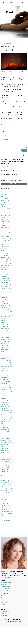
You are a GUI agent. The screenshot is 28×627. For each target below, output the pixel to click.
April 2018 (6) (4, 402)
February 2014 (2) (6, 486)
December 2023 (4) (6, 259)
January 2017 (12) (6, 434)
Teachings (4, 602)
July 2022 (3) (4, 295)
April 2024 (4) (5, 251)
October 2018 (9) (6, 389)
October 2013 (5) (5, 493)
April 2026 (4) (5, 200)
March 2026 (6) (5, 202)
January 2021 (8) (5, 333)
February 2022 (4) (6, 305)
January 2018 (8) (5, 408)
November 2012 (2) (6, 514)
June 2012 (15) (5, 518)
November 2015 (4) (6, 463)
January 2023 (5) (5, 282)
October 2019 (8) (6, 364)
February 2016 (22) (6, 457)
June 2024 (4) (5, 246)
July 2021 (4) (4, 320)
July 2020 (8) (4, 345)
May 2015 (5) (4, 474)
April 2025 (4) (5, 225)
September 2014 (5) (6, 482)
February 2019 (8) (6, 381)
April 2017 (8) (4, 427)
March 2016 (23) (5, 455)
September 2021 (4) (6, 316)
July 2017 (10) (5, 421)
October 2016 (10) (6, 440)
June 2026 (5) (5, 196)
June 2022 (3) (5, 297)
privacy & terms (16, 621)
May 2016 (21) (5, 450)
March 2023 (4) (5, 278)
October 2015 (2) (5, 465)
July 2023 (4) (4, 270)
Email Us (3, 613)
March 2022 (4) (5, 303)
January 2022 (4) (5, 307)
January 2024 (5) (5, 257)
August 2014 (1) (5, 484)
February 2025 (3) (6, 230)
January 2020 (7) (5, 358)
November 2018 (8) (6, 387)
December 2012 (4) (6, 511)
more (8, 577)
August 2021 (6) (5, 318)
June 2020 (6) (5, 347)
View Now (14, 184)
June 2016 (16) (5, 448)
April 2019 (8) (4, 377)
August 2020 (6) (5, 343)
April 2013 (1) (4, 503)
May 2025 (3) (4, 223)
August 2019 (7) (5, 368)
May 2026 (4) (5, 198)
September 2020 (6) (6, 341)
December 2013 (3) (6, 488)
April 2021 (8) (4, 326)
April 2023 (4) (5, 276)
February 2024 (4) (6, 255)
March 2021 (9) (5, 328)
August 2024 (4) (5, 242)
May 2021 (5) (4, 324)
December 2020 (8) (6, 335)
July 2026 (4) (4, 194)
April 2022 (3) (4, 301)
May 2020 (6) (5, 349)
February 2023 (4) (6, 280)
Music (3, 604)
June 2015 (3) (4, 471)
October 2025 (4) (6, 213)
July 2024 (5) (4, 244)
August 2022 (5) (5, 293)
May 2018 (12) (5, 400)
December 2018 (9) (6, 385)
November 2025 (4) (6, 211)
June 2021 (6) (4, 322)
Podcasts (4, 600)
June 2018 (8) (5, 398)
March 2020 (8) (5, 354)
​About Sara (4, 615)
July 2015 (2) (4, 469)
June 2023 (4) (5, 272)
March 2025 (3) (5, 227)
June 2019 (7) (4, 373)
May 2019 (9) (4, 375)
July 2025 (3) (4, 219)
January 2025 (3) (5, 232)
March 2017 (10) (5, 429)
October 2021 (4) (6, 314)
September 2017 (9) (6, 417)
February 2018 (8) (6, 406)
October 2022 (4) (6, 288)
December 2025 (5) (6, 209)
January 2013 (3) (5, 509)
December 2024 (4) (6, 234)
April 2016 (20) (5, 453)
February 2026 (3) (6, 204)
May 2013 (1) (4, 501)
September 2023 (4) (6, 265)
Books (3, 598)
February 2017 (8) (6, 431)
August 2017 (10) (5, 419)
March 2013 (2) (5, 505)
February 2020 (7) (6, 356)
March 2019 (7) (5, 379)
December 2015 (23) (6, 461)
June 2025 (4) (5, 221)
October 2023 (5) (6, 263)
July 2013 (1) (4, 499)
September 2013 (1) (6, 495)
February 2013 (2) (6, 507)
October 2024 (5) (6, 238)
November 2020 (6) (6, 337)
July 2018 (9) (4, 396)
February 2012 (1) (6, 520)
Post (24, 150)
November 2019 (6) (6, 362)
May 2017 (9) (4, 425)
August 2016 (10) (5, 444)
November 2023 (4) (6, 261)
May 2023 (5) (4, 274)
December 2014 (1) (6, 476)
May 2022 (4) (4, 299)
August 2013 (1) (5, 497)
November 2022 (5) (6, 286)
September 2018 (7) (6, 392)
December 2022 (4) (6, 284)
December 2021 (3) (6, 309)
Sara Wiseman (5, 571)
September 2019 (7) (6, 366)
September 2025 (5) (6, 215)
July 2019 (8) (4, 370)
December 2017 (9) (6, 410)
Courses (3, 596)
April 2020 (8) (5, 352)
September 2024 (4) (6, 240)
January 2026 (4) (5, 206)
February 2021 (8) (6, 331)
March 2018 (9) (5, 404)
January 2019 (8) (5, 383)
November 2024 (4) (6, 236)
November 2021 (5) (6, 312)
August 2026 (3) (5, 192)
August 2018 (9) (5, 394)
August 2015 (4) (5, 467)
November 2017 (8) (6, 413)
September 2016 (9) (6, 442)
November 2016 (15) (6, 438)
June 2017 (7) (4, 423)
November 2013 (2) (6, 490)
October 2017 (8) (6, 415)
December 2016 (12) (6, 436)
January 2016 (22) (6, 459)
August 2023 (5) (5, 267)
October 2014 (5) (6, 480)
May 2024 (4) (5, 248)
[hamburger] (4, 3)
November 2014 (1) (6, 478)
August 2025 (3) (5, 217)
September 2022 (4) (6, 291)
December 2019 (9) (6, 360)
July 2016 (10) (5, 446)
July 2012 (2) (4, 516)
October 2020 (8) (6, 339)
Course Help (5, 611)
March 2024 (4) (5, 253)
